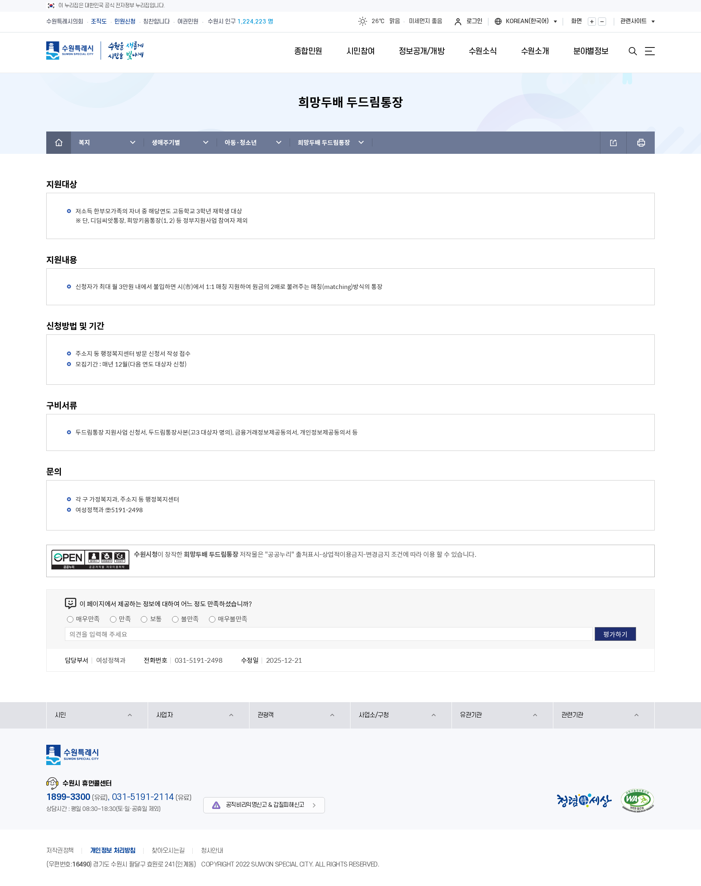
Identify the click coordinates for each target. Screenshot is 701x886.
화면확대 (592, 21)
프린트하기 (641, 142)
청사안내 (212, 850)
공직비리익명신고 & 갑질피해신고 (265, 805)
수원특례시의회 (64, 21)
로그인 (474, 21)
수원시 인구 (240, 21)
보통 (156, 618)
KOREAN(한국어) (527, 21)
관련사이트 (633, 21)
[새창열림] (90, 561)
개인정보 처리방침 (112, 850)
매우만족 (87, 618)
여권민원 (187, 21)
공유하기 (613, 142)
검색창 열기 (633, 51)
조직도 (99, 21)
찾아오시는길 (168, 850)
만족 (125, 618)
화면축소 (602, 21)
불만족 (190, 618)
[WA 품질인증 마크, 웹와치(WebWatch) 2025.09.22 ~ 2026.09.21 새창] (637, 800)
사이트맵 (650, 51)
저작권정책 (60, 850)
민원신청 (124, 21)
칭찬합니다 (156, 21)
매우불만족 (232, 618)
